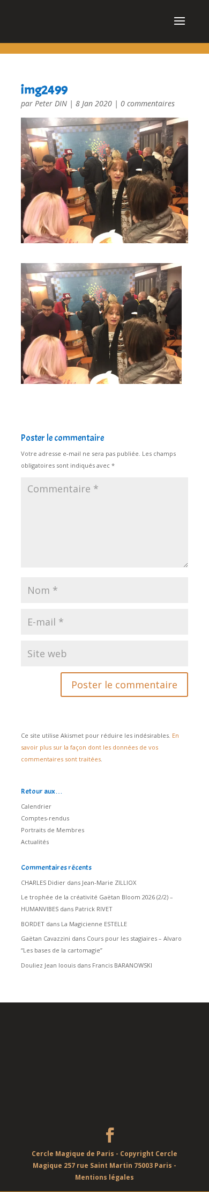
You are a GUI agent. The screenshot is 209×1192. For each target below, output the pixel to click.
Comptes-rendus (45, 818)
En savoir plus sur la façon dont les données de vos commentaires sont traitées (100, 747)
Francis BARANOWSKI (122, 965)
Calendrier (36, 806)
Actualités (35, 842)
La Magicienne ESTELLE (94, 924)
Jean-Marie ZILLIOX (109, 882)
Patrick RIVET (94, 909)
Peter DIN (51, 103)
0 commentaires (148, 103)
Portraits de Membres (52, 830)
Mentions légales (104, 1177)
